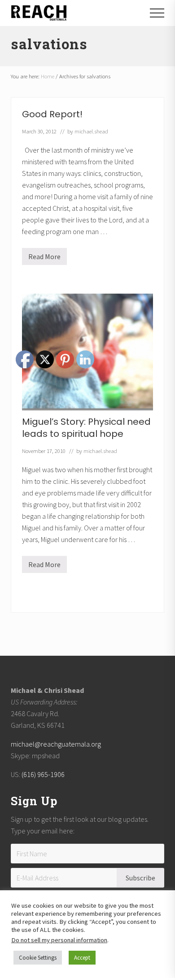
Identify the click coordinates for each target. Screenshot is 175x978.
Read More (44, 258)
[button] (157, 13)
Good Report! (52, 114)
